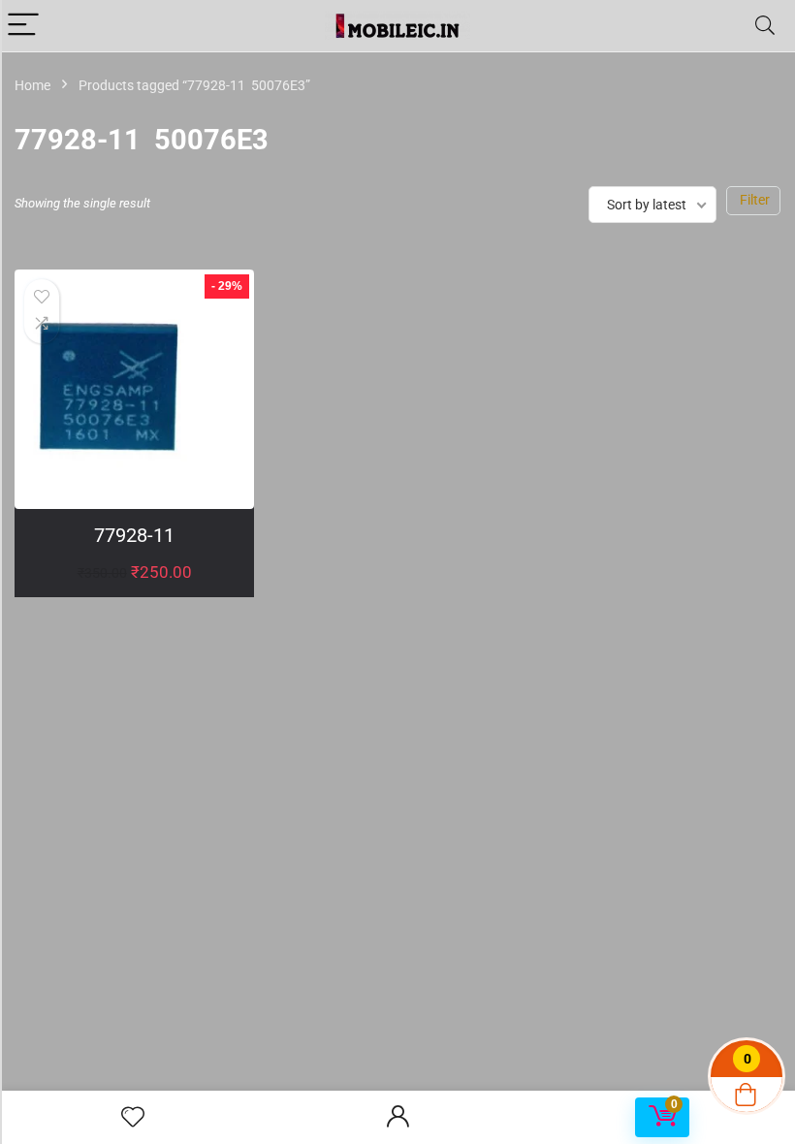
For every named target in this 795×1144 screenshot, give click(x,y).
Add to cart (134, 592)
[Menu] (23, 25)
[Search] (765, 25)
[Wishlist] (132, 1117)
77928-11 (134, 535)
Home (32, 85)
